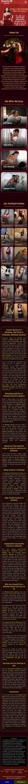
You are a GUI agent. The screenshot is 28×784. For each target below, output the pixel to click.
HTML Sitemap (20, 771)
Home (2, 771)
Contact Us (13, 771)
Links (26, 771)
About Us (7, 771)
